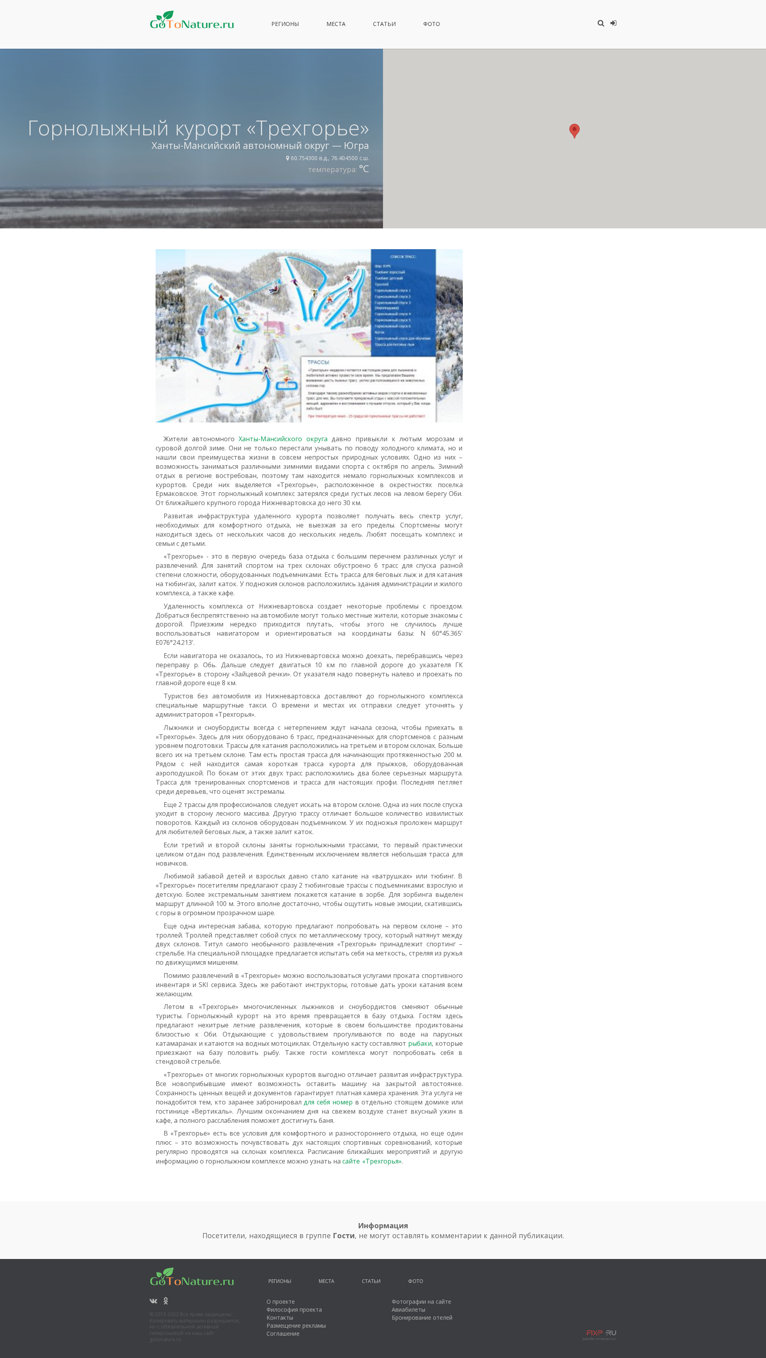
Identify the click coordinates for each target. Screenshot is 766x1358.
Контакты (280, 1317)
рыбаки (420, 1043)
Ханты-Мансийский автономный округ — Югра (260, 145)
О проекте (281, 1301)
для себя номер (328, 1102)
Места (335, 25)
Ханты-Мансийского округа (283, 438)
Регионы (285, 25)
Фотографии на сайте (421, 1301)
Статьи (384, 25)
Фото (431, 25)
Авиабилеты (408, 1309)
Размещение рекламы (296, 1325)
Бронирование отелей (422, 1317)
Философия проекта (294, 1309)
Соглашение (283, 1333)
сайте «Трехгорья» (372, 1161)
